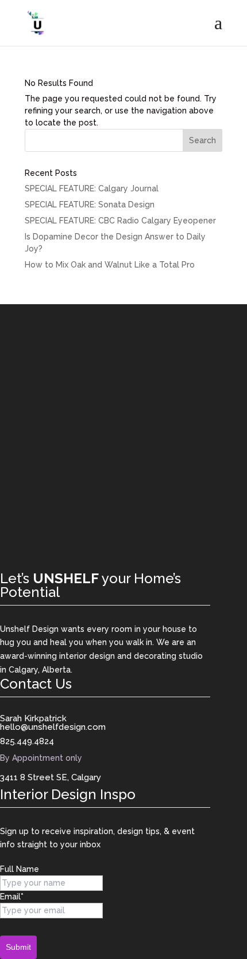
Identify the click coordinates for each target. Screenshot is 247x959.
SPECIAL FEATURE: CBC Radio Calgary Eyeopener (120, 220)
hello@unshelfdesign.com (53, 727)
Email (12, 896)
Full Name (19, 869)
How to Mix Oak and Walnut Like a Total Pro (110, 264)
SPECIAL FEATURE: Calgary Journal (92, 188)
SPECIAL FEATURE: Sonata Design (90, 204)
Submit (18, 947)
